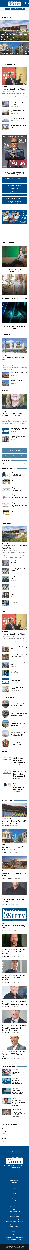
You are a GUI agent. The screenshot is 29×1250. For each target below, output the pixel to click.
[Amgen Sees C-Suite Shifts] (5, 587)
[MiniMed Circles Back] (5, 603)
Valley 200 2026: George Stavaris (12, 1055)
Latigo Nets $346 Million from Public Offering (14, 547)
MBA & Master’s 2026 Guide (18, 1073)
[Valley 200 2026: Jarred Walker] (14, 940)
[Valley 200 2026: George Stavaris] (14, 1043)
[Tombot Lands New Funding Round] (5, 649)
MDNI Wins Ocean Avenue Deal (18, 126)
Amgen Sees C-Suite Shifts (18, 585)
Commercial (14, 702)
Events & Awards (8, 469)
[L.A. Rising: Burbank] (14, 256)
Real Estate (6, 335)
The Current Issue (8, 65)
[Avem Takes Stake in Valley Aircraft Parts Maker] (5, 431)
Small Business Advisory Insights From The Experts (17, 1092)
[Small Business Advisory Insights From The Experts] (6, 1091)
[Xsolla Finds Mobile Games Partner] (14, 888)
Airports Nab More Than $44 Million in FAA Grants (14, 822)
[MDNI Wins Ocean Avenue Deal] (5, 127)
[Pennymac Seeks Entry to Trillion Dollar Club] (5, 439)
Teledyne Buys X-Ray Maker (14, 89)
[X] (25, 464)
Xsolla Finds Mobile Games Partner (13, 900)
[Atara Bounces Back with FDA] (5, 579)
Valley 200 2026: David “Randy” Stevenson (11, 1029)
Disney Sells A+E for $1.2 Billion (18, 111)
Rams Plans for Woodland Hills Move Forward (19, 714)
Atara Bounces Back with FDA (18, 577)
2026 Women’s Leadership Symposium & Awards (19, 497)
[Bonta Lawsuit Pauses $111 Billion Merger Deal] (14, 836)
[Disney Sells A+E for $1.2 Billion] (5, 112)
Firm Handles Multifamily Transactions (18, 381)
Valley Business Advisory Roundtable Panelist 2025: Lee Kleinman (18, 1103)
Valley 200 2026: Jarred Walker (12, 952)
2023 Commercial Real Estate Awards (18, 788)
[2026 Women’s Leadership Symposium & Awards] (6, 496)
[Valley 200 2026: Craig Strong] (14, 992)
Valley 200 (15, 482)
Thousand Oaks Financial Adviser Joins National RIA (13, 414)
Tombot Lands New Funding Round (19, 647)
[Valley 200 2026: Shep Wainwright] (14, 966)
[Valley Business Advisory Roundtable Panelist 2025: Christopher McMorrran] (6, 1112)
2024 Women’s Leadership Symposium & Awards (19, 775)
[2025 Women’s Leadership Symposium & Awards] (6, 504)
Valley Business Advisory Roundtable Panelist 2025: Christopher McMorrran (18, 1115)
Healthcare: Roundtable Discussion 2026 (17, 1082)
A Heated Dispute (16, 744)
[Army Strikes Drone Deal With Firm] (5, 665)
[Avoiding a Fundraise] (5, 673)
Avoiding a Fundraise (17, 671)
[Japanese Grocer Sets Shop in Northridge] (5, 704)
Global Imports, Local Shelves (17, 687)
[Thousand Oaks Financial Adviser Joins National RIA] (14, 401)
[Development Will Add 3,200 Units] (5, 375)
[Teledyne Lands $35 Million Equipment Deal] (5, 681)
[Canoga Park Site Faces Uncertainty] (5, 724)
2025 (13, 502)
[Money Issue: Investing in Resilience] (14, 284)
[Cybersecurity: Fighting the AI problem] (14, 312)
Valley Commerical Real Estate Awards (19, 474)
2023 (14, 783)
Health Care (5, 32)
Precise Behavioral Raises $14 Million (18, 103)
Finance (5, 391)
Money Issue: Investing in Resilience (14, 298)
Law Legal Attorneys (16, 742)
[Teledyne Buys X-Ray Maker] (14, 76)
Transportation (6, 818)
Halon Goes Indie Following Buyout (13, 926)
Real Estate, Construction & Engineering (14, 949)
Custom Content (8, 1067)
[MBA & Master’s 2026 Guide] (6, 1072)
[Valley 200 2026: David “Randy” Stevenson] (14, 1016)
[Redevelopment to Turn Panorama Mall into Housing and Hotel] (5, 733)
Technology (5, 86)
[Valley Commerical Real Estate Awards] (6, 474)
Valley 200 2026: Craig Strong (14, 1004)
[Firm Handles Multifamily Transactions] (5, 383)
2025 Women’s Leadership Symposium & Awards (19, 505)
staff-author (6, 956)
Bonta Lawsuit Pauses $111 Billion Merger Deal (13, 848)
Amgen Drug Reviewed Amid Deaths (19, 569)
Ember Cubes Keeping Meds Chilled (19, 593)
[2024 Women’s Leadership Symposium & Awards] (7, 771)
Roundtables (15, 1069)
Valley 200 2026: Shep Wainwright (11, 979)
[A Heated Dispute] (5, 743)
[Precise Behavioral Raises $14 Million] (5, 104)
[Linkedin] (18, 464)
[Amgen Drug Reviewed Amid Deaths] (5, 571)
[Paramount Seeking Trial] (11, 48)
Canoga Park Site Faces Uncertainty (18, 724)
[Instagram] (11, 464)
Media (3, 844)
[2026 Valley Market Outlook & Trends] (6, 489)
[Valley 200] (6, 481)
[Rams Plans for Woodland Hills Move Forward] (5, 714)
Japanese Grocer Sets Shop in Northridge (17, 704)
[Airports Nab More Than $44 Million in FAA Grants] (14, 810)
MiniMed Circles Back (17, 601)
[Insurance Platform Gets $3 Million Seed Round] (5, 657)
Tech (3, 611)
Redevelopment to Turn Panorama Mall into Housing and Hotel (18, 734)
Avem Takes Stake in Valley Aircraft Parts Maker (19, 429)
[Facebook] (4, 464)
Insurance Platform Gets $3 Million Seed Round (19, 655)
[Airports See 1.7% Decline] (5, 119)
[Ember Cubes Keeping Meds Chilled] (5, 595)
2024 (14, 769)
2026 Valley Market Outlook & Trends (18, 489)
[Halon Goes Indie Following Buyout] (14, 914)
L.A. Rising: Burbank (14, 270)
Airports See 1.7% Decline (18, 119)
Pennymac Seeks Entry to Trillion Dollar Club (18, 437)
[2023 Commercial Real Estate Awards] (7, 785)
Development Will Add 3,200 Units (19, 373)
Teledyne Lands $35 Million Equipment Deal (18, 679)
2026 (13, 472)
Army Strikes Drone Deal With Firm (18, 663)
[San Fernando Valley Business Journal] (14, 3)
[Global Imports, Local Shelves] (5, 689)
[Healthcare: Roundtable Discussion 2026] (6, 1081)
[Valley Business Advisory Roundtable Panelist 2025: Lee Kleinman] (6, 1101)
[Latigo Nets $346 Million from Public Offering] (14, 30)
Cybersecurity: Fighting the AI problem (14, 327)
